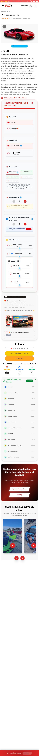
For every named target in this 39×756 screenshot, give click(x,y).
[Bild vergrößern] (4, 26)
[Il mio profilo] (30, 5)
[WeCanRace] (8, 5)
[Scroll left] (16, 558)
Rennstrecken (6, 11)
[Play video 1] (12, 536)
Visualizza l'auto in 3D (21, 46)
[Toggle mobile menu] (2, 5)
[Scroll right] (22, 558)
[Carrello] (35, 5)
